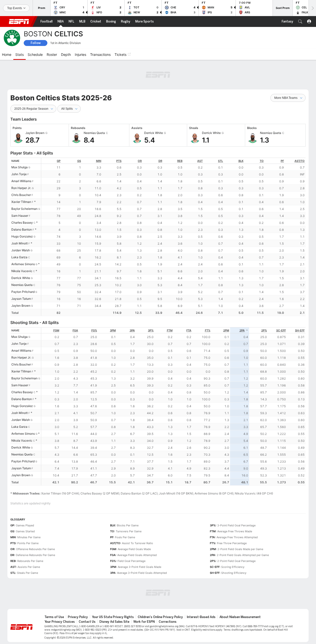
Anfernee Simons (23, 264)
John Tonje (19, 174)
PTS (118, 161)
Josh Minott (19, 243)
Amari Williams (21, 181)
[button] (300, 21)
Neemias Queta (22, 285)
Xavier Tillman (21, 202)
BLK (240, 161)
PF (282, 161)
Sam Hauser (19, 215)
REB (179, 161)
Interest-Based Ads (201, 617)
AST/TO (300, 161)
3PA (132, 330)
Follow (36, 43)
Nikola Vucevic (21, 271)
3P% (151, 330)
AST (200, 161)
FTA (188, 330)
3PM (113, 330)
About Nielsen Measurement (240, 617)
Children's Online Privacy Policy (160, 617)
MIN (98, 161)
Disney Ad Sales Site (114, 621)
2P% (264, 330)
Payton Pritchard (23, 292)
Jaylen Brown (20, 305)
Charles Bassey (22, 222)
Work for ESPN (144, 621)
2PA (242, 330)
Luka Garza (19, 257)
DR (160, 161)
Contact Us (87, 621)
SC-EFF (281, 330)
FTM (170, 330)
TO (262, 161)
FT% (207, 330)
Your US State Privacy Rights (113, 617)
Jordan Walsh (20, 250)
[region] (173, 237)
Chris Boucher (21, 195)
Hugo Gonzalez (22, 236)
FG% (94, 330)
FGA (75, 330)
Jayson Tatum (21, 299)
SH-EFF (300, 330)
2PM (226, 330)
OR (140, 161)
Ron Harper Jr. (21, 188)
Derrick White (20, 278)
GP (58, 161)
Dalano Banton (21, 229)
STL (220, 161)
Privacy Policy (78, 617)
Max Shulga (19, 167)
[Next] (312, 8)
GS (79, 161)
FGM (56, 330)
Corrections (168, 621)
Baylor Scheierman (24, 209)
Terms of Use (54, 617)
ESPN (19, 21)
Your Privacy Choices (59, 621)
